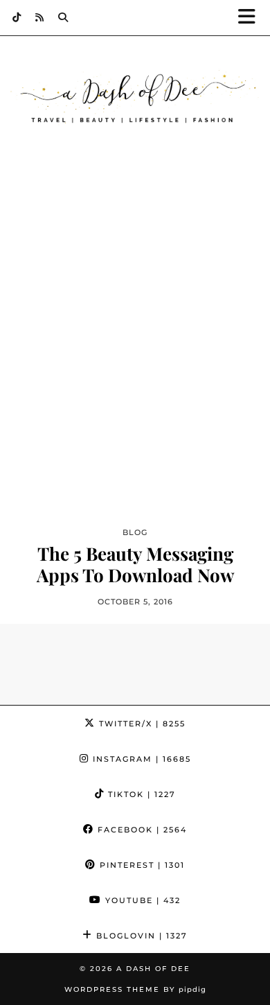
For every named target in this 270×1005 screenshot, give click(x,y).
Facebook (140, 829)
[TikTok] (16, 17)
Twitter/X (141, 723)
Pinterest (140, 865)
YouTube (141, 900)
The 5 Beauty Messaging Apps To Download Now (135, 564)
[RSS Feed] (39, 17)
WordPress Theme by (135, 989)
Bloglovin (140, 936)
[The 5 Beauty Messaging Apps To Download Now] (135, 357)
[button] (251, 17)
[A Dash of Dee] (135, 99)
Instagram (140, 759)
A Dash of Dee (153, 968)
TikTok (140, 794)
